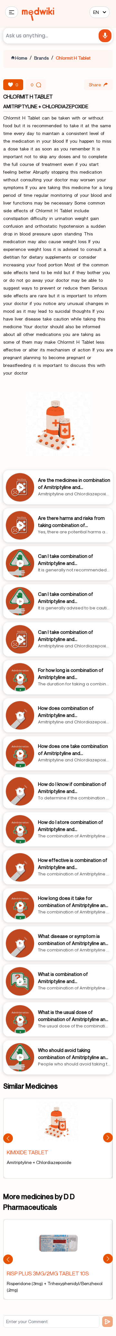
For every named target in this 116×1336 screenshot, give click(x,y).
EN (96, 12)
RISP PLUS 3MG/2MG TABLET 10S (48, 1273)
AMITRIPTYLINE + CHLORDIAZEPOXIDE (45, 106)
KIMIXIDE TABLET (27, 1152)
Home (21, 58)
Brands (41, 58)
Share (95, 84)
